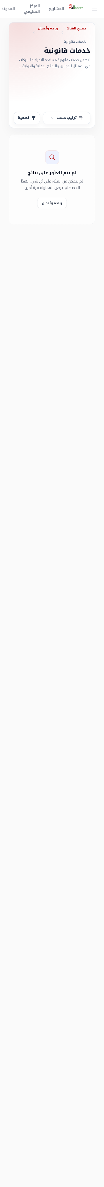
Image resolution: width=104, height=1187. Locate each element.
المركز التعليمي (32, 8)
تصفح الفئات (76, 28)
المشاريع (56, 9)
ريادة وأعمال (48, 28)
